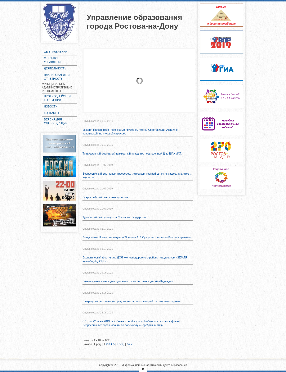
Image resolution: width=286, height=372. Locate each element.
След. (120, 344)
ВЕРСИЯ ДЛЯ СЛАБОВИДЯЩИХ (55, 121)
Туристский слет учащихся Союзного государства (114, 217)
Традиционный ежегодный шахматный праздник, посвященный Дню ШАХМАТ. (132, 153)
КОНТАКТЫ (51, 113)
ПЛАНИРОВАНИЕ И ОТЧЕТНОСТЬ (57, 76)
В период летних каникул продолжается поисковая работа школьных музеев (131, 301)
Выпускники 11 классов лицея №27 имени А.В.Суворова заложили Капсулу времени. (136, 237)
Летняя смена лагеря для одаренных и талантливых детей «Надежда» (127, 281)
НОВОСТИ (50, 106)
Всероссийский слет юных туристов (105, 197)
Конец (130, 344)
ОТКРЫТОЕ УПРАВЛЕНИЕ (53, 60)
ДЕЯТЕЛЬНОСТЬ (55, 68)
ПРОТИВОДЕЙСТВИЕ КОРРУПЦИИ (58, 98)
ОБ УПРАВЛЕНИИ (55, 51)
